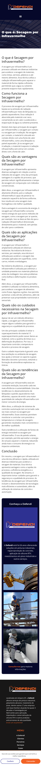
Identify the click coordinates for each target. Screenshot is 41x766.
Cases (20, 748)
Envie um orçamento (14, 723)
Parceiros (20, 742)
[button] (20, 16)
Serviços (20, 745)
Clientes (20, 739)
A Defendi (20, 735)
